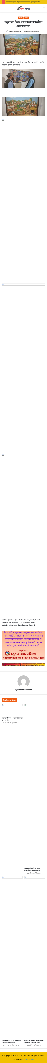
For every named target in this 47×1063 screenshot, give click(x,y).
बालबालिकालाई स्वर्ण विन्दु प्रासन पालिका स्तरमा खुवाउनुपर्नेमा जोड (23, 2)
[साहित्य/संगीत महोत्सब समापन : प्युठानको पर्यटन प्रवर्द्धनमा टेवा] (34, 785)
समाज (26, 17)
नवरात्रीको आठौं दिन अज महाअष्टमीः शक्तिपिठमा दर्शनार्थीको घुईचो (34, 1041)
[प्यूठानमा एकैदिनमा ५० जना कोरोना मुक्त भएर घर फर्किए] (12, 710)
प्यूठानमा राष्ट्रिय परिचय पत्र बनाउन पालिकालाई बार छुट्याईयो (11, 1041)
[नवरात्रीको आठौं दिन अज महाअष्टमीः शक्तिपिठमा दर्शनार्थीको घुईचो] (34, 957)
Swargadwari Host (28, 1059)
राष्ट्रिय (20, 17)
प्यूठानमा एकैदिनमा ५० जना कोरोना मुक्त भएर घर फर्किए (12, 719)
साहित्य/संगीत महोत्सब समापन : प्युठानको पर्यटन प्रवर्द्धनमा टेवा (32, 869)
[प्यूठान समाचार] (23, 8)
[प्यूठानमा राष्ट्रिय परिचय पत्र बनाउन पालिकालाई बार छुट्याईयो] (12, 957)
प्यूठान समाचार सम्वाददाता (15, 31)
